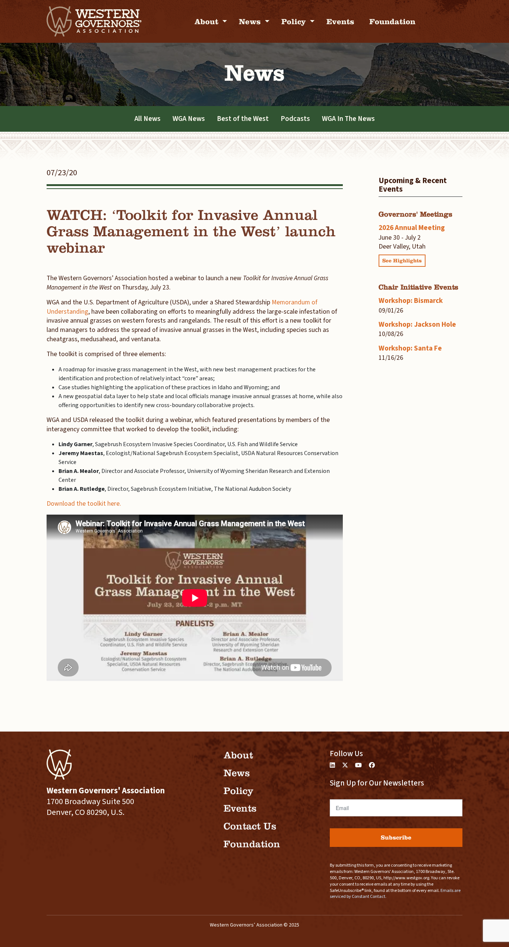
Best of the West (243, 118)
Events (340, 21)
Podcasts (295, 118)
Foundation (392, 21)
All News (148, 118)
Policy (294, 21)
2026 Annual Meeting (412, 228)
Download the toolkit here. (84, 503)
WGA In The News (348, 118)
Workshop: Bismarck (411, 300)
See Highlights (402, 260)
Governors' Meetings (415, 214)
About (208, 21)
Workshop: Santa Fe (410, 348)
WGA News (189, 118)
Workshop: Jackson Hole (417, 324)
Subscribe (396, 837)
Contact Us (250, 826)
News (251, 21)
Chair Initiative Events (418, 287)
